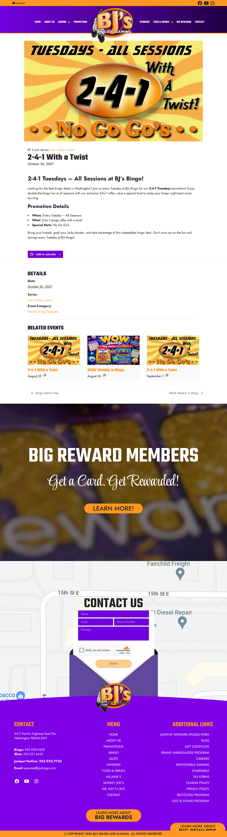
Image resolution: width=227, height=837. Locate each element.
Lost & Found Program (190, 801)
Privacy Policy (198, 789)
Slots (113, 758)
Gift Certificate (197, 746)
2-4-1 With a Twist (39, 300)
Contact (199, 22)
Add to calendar (46, 254)
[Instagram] (212, 3)
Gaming (62, 22)
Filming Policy (197, 783)
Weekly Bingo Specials (43, 311)
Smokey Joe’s (113, 783)
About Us (49, 22)
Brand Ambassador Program (185, 752)
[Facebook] (200, 3)
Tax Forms (201, 776)
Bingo (113, 752)
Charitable (200, 770)
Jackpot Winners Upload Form (184, 734)
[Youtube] (206, 3)
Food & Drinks (161, 22)
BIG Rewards (184, 22)
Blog (205, 740)
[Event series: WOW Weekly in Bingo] (104, 375)
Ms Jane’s (113, 776)
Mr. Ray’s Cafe (113, 789)
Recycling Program (193, 795)
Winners (145, 22)
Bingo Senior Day (47, 393)
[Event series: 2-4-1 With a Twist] (44, 375)
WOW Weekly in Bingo (105, 370)
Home (38, 22)
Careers (202, 758)
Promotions (80, 22)
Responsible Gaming (192, 764)
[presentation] (54, 350)
